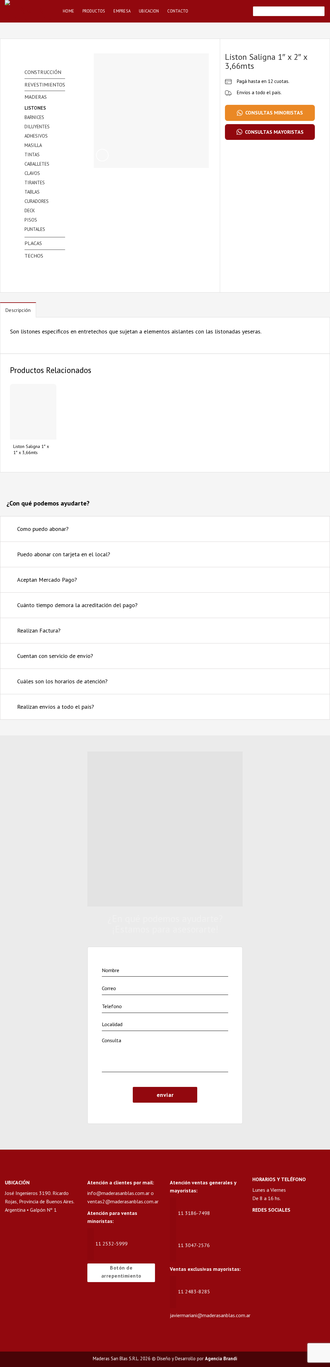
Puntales (34, 229)
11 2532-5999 (111, 1243)
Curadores (36, 201)
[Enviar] (318, 11)
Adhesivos (36, 136)
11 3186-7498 (194, 1213)
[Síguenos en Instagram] (270, 1227)
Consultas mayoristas (274, 132)
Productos (93, 11)
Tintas (32, 154)
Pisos (30, 220)
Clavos (32, 173)
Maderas (35, 97)
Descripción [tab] (18, 310)
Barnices (34, 117)
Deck (29, 210)
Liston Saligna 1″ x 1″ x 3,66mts (31, 449)
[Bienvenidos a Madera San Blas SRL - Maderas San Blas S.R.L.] (29, 11)
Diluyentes (37, 126)
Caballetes (36, 164)
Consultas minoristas (274, 112)
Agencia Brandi (221, 1358)
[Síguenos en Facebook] (258, 1227)
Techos (33, 255)
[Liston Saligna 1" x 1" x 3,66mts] (33, 412)
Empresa (122, 11)
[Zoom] (102, 155)
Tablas (32, 192)
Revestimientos (44, 84)
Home (68, 11)
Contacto (177, 11)
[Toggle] (317, 530)
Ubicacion (149, 11)
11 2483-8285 (194, 1291)
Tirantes (34, 182)
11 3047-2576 (194, 1245)
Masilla (33, 145)
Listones (35, 108)
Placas (33, 243)
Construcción (42, 72)
